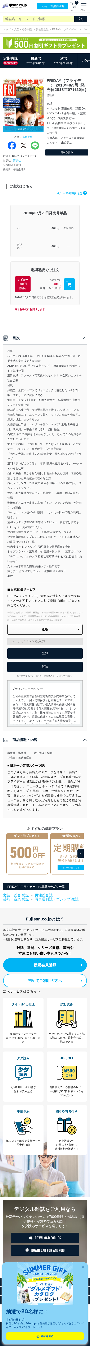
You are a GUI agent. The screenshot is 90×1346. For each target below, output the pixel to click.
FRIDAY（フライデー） (65, 29)
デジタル (19, 246)
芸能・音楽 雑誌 (16, 899)
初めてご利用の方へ (45, 981)
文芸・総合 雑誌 (23, 29)
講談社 (17, 160)
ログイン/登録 (52, 6)
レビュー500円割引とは (70, 193)
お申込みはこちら (71, 867)
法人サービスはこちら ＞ (22, 991)
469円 (55, 228)
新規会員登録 (45, 965)
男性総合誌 (42, 29)
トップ (7, 29)
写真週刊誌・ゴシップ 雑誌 (56, 899)
